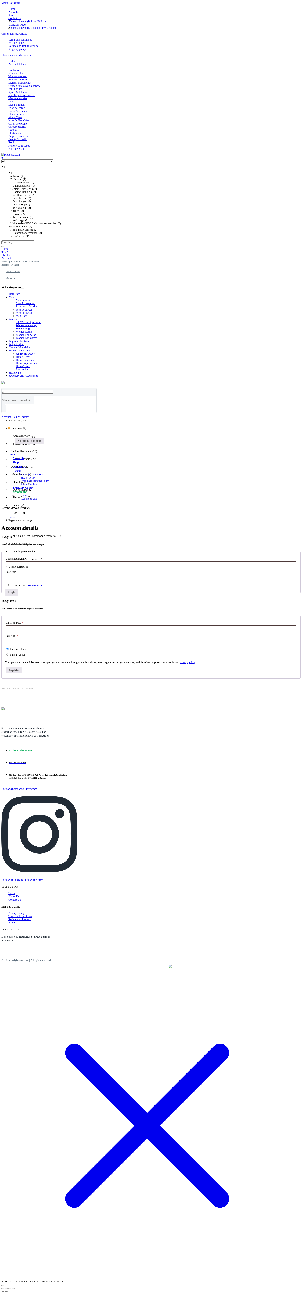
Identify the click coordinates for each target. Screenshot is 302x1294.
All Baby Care (16, 148)
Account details (17, 64)
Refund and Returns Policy (23, 45)
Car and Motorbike (19, 347)
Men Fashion (23, 300)
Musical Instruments (19, 82)
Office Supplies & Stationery (24, 85)
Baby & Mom (16, 344)
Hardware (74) (16, 176)
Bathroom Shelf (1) (21, 185)
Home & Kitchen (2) (20, 226)
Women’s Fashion (18, 79)
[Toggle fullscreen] (6, 1288)
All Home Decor (25, 353)
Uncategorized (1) (18, 235)
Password (11, 571)
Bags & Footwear (18, 136)
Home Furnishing (25, 359)
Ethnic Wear (15, 117)
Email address (19, 622)
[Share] (9, 1288)
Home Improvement (27, 363)
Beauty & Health (17, 139)
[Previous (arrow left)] (2, 1291)
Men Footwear (24, 309)
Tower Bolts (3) (19, 207)
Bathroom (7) (17, 179)
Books (12, 142)
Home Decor (23, 356)
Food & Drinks (16, 107)
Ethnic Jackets (16, 114)
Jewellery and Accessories (23, 375)
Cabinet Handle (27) (22, 191)
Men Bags (21, 315)
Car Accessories (17, 126)
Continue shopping (29, 440)
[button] (20, 261)
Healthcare (15, 372)
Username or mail (15, 558)
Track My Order (17, 24)
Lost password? (35, 585)
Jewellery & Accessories (21, 95)
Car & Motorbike (17, 123)
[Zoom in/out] (2, 1288)
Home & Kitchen (17, 110)
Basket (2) (16, 213)
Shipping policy (17, 49)
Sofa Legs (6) (18, 220)
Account (6, 258)
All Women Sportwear (28, 322)
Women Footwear (26, 334)
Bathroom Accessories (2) (25, 232)
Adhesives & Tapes (19, 145)
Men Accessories (17, 98)
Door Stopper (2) (20, 204)
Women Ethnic (16, 73)
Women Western (17, 76)
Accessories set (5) (21, 182)
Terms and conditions (20, 39)
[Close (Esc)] (13, 1288)
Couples (12, 129)
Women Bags (23, 328)
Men (10, 101)
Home (11, 8)
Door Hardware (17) (21, 195)
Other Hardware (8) (20, 217)
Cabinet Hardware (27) (22, 188)
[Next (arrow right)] (6, 1291)
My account (49, 27)
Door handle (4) (19, 198)
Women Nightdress (26, 337)
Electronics (14, 132)
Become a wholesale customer (18, 688)
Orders (12, 60)
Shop (11, 15)
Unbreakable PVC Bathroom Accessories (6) (34, 223)
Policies (42, 21)
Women (13, 319)
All (10, 173)
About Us (13, 11)
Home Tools (23, 366)
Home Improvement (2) (22, 229)
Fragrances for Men (27, 306)
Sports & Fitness (17, 92)
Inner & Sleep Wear (19, 120)
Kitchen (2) (16, 210)
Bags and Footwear (19, 341)
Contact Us (14, 18)
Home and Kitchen (19, 350)
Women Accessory (26, 325)
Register (14, 670)
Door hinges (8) (19, 201)
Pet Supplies (15, 88)
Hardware (13, 70)
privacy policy (187, 662)
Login (12, 592)
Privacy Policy (16, 42)
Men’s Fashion (16, 104)
